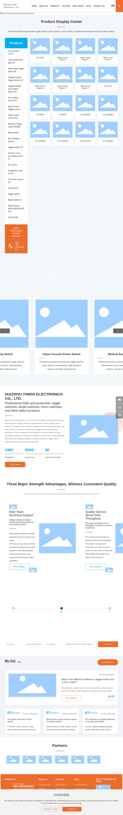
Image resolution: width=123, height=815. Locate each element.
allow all (72, 809)
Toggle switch (60, 785)
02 (61, 612)
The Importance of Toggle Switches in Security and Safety (100, 720)
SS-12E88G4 (108, 141)
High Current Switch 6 (63, 59)
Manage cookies (51, 809)
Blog (19, 662)
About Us (43, 779)
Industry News (80, 789)
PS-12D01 (40, 58)
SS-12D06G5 (85, 115)
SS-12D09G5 (40, 141)
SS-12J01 (108, 86)
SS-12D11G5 (85, 141)
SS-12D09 (40, 115)
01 (13, 612)
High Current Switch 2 (63, 87)
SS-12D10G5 (62, 141)
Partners (42, 789)
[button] (5, 330)
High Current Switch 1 (85, 87)
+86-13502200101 (19, 247)
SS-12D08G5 (108, 115)
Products (59, 779)
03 (110, 612)
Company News (81, 785)
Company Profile (45, 785)
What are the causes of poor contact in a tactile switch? (61, 720)
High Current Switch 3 (40, 87)
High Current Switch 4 (108, 59)
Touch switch (60, 789)
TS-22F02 (63, 115)
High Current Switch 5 (85, 59)
